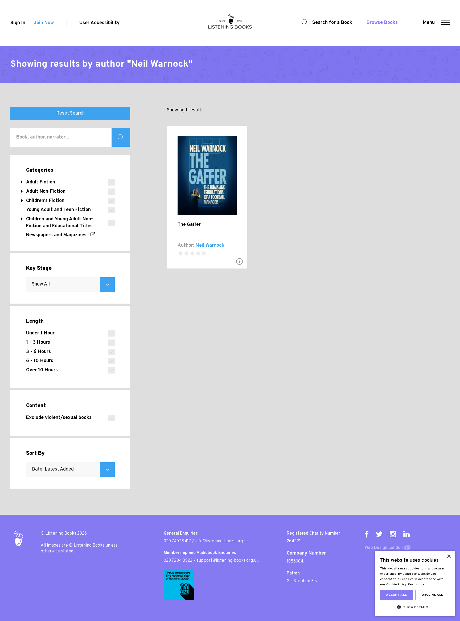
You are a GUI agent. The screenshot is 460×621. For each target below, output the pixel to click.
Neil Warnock (209, 245)
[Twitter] (379, 534)
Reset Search (70, 113)
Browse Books (382, 23)
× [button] (449, 557)
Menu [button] (429, 23)
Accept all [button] (396, 595)
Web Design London (384, 548)
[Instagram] (393, 534)
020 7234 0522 (178, 560)
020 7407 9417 (177, 541)
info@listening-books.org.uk (222, 541)
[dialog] (415, 583)
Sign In (17, 23)
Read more (416, 584)
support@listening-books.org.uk (228, 560)
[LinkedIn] (406, 534)
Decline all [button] (432, 595)
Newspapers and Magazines (58, 235)
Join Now (44, 23)
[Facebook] (366, 534)
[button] (445, 23)
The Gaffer (189, 225)
